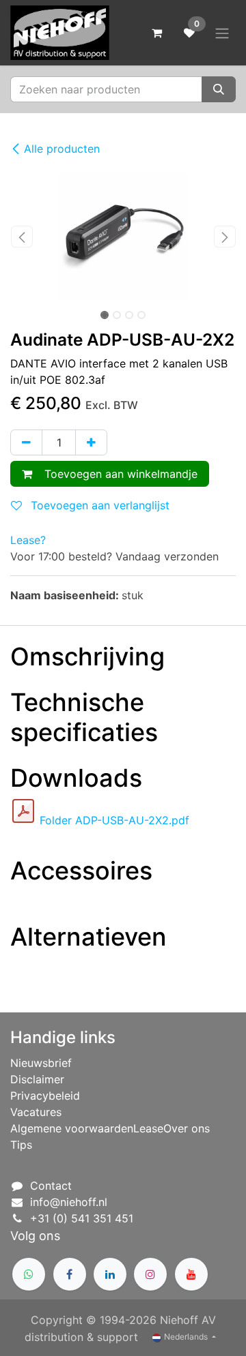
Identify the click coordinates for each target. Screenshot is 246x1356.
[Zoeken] (219, 89)
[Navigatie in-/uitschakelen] (222, 32)
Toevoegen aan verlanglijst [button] (98, 505)
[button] (21, 236)
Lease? (28, 540)
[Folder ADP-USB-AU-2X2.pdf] (23, 811)
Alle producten (62, 148)
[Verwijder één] (26, 442)
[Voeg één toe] (91, 442)
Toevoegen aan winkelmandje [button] (117, 474)
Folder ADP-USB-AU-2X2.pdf (114, 820)
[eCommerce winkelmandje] (156, 32)
